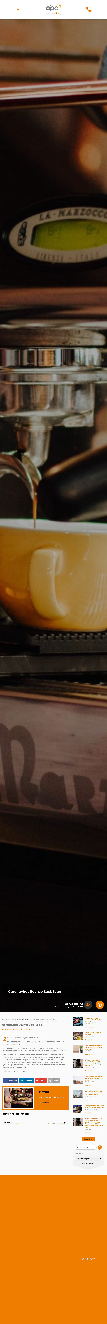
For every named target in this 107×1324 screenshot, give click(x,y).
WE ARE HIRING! (74, 1003)
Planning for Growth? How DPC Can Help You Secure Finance (93, 1020)
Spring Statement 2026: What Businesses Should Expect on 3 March (94, 1093)
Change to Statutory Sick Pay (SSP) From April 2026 (94, 1107)
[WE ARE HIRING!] (88, 1005)
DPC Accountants (17, 1019)
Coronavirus (28, 1019)
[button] (18, 9)
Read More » (88, 1027)
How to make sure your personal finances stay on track (93, 1047)
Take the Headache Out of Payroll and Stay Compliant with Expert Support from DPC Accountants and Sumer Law (94, 1123)
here (8, 1071)
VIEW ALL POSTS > (88, 1164)
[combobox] (86, 1147)
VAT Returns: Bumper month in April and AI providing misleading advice (93, 1063)
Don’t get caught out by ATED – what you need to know (94, 1078)
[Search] (100, 1147)
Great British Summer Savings (93, 1033)
